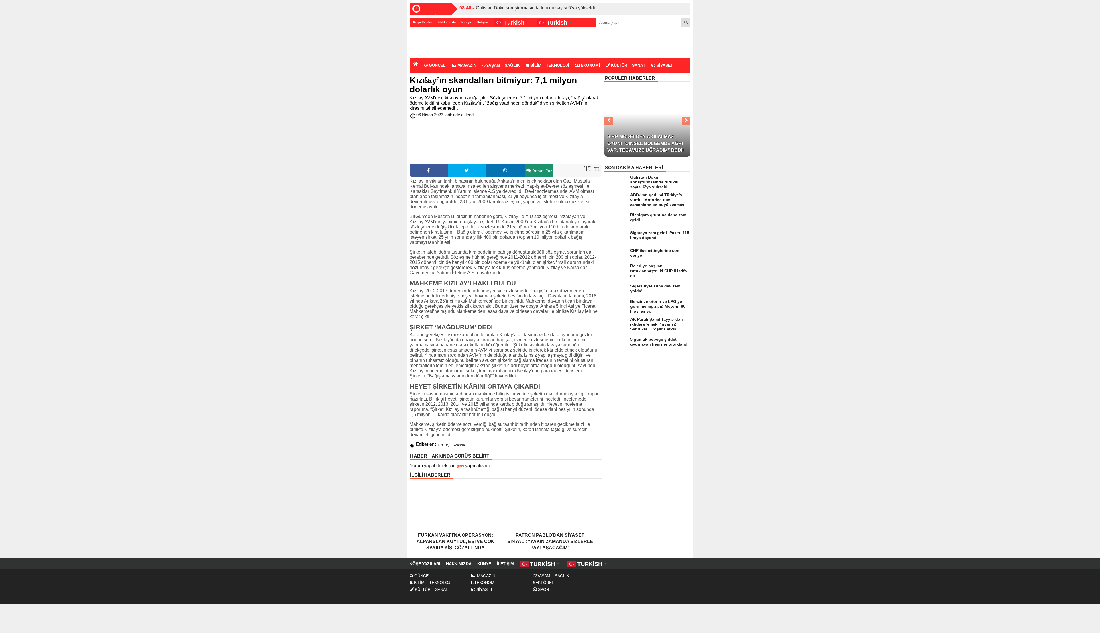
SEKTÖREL (543, 582)
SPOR (434, 79)
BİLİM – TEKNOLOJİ (549, 65)
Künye (466, 22)
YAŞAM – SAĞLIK (503, 65)
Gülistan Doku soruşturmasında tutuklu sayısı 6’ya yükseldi (535, 7)
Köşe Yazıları (422, 22)
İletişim (482, 22)
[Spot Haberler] (443, 42)
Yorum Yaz (542, 170)
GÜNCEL (437, 65)
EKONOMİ (590, 65)
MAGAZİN (466, 65)
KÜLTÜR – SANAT (627, 65)
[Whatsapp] (505, 170)
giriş (460, 466)
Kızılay (443, 445)
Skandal (459, 445)
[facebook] (429, 170)
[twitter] (467, 170)
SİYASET (664, 65)
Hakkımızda (447, 22)
